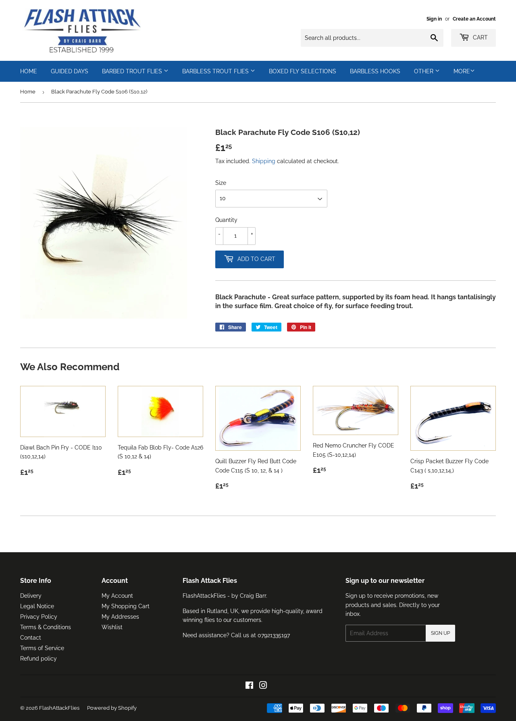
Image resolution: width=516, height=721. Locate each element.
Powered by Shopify (112, 708)
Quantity (226, 220)
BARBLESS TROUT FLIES (216, 71)
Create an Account (474, 19)
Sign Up (440, 633)
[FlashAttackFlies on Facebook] (249, 686)
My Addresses (120, 616)
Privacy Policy (38, 616)
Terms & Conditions (45, 627)
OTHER (424, 71)
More (462, 71)
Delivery (31, 596)
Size (220, 183)
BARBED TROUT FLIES (133, 71)
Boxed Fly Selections (302, 71)
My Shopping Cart (126, 606)
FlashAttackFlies (59, 708)
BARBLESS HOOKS (375, 71)
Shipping (263, 161)
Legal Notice (37, 606)
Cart (479, 37)
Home (27, 92)
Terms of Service (42, 648)
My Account (117, 596)
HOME (28, 71)
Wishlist (112, 627)
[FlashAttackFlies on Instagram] (263, 686)
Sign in (434, 19)
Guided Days (69, 71)
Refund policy (38, 658)
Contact (30, 637)
